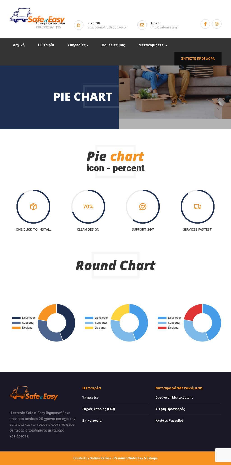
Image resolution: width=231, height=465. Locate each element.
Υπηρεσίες (90, 397)
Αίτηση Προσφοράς (170, 409)
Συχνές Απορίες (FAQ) (98, 409)
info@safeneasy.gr (164, 27)
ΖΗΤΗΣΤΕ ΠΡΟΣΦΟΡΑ (198, 59)
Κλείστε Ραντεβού (169, 420)
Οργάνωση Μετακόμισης (174, 397)
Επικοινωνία (92, 420)
